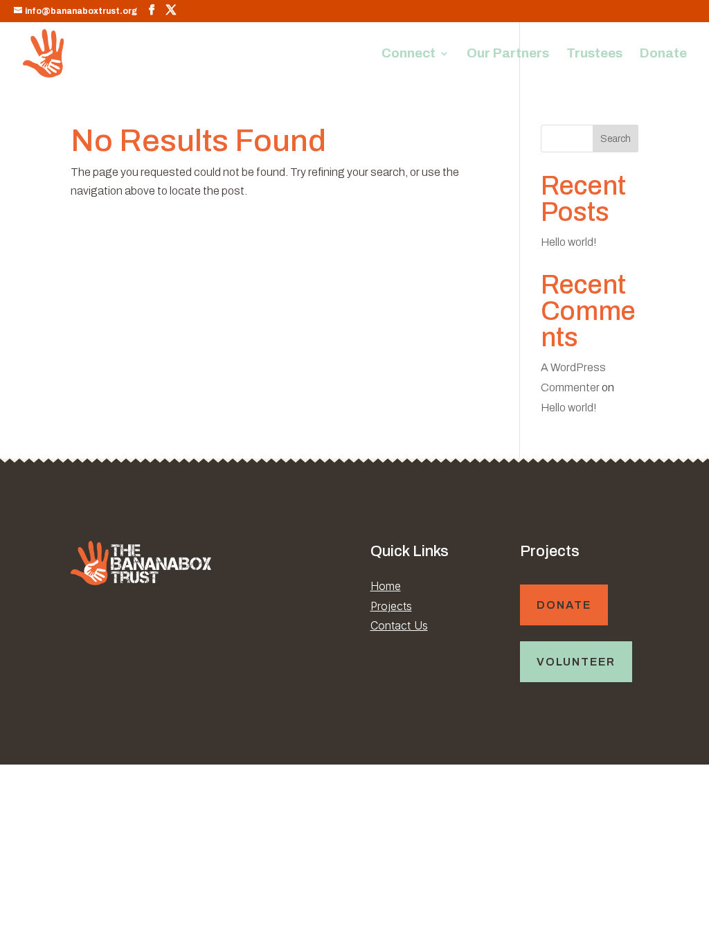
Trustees (594, 54)
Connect (409, 54)
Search (615, 139)
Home (385, 586)
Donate (663, 54)
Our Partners (508, 54)
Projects (391, 606)
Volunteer (576, 662)
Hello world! (569, 242)
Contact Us (399, 625)
